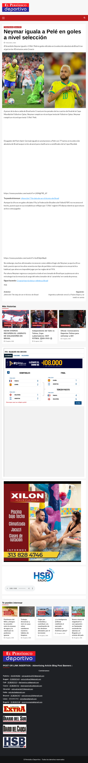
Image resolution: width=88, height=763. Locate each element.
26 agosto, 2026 (9, 637)
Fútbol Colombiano (9, 323)
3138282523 (12, 682)
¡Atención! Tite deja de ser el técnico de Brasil (40, 198)
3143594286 (15, 676)
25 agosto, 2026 (9, 341)
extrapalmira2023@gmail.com (33, 676)
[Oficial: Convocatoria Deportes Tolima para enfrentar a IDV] (72, 319)
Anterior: (21, 293)
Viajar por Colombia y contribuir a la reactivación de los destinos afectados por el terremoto (44, 626)
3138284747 (15, 696)
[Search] (84, 18)
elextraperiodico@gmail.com (31, 686)
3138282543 (15, 679)
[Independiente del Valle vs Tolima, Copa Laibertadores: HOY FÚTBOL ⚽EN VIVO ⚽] (44, 319)
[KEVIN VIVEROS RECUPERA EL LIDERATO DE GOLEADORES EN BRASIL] (15, 319)
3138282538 (15, 702)
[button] (4, 17)
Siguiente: (66, 294)
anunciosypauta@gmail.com (32, 702)
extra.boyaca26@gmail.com (32, 696)
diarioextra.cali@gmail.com (29, 682)
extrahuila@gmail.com (17, 692)
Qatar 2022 (18, 27)
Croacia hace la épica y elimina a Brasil (32, 280)
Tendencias (7, 325)
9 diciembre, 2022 (11, 43)
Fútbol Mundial (8, 27)
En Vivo (35, 323)
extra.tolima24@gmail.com (31, 679)
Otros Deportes (25, 614)
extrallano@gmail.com (28, 699)
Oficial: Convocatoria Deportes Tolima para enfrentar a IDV (70, 333)
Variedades (7, 614)
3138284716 (14, 686)
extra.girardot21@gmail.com (22, 689)
